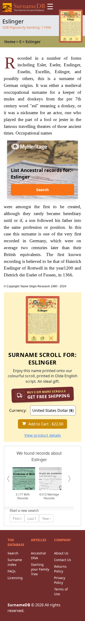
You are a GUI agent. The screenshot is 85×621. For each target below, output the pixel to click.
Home (9, 41)
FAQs (12, 571)
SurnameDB (19, 605)
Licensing (15, 578)
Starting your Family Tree (40, 569)
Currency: (17, 410)
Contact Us (62, 560)
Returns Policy (60, 568)
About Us (61, 553)
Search (42, 189)
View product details (42, 435)
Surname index (15, 562)
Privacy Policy (59, 580)
